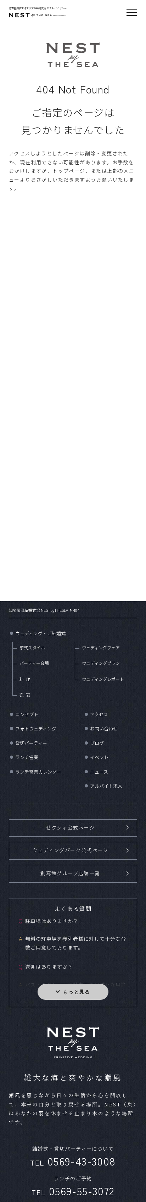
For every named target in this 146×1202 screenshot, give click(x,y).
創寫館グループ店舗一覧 (70, 873)
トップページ (68, 170)
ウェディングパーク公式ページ (70, 850)
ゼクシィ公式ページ (70, 827)
